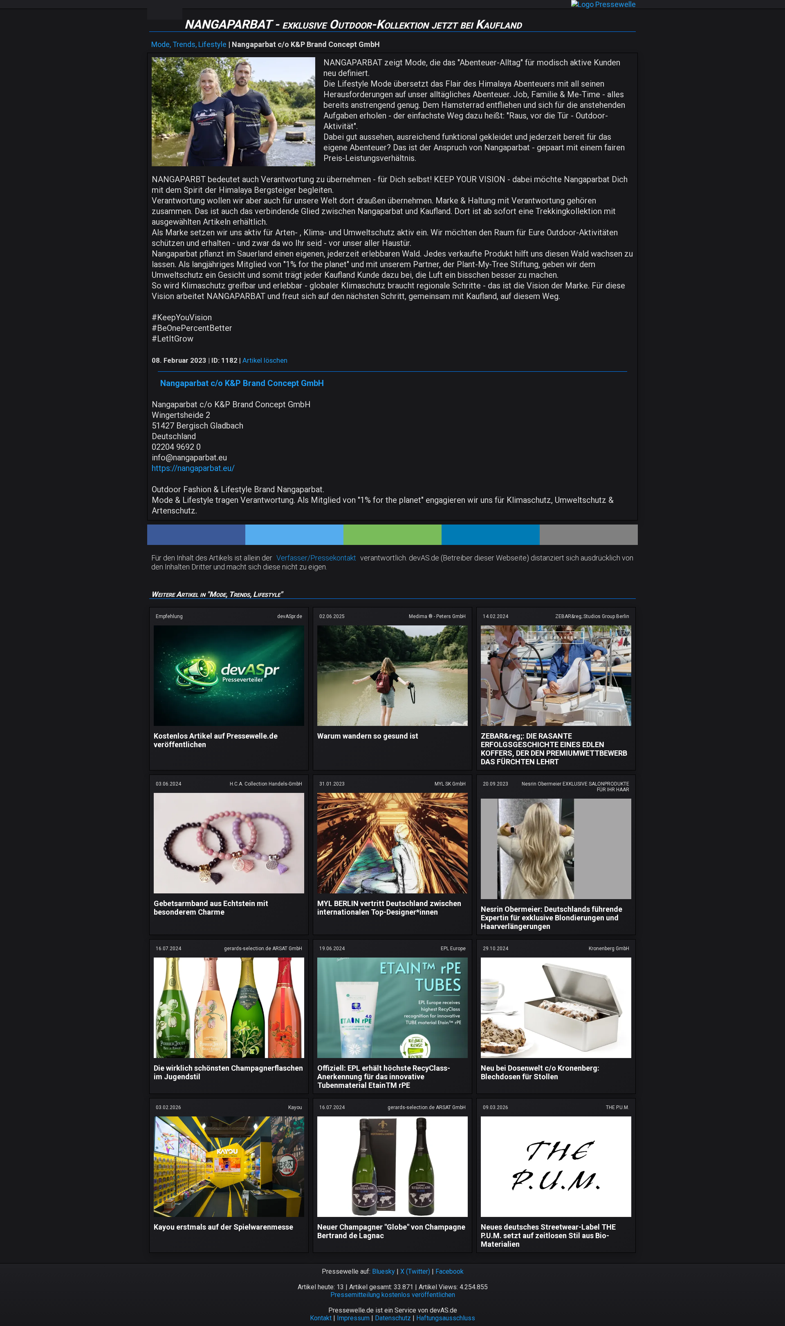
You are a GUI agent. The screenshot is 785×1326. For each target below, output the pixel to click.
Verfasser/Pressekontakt (316, 558)
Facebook (449, 1271)
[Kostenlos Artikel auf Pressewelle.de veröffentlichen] (229, 727)
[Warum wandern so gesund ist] (392, 727)
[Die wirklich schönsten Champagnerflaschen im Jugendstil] (229, 1059)
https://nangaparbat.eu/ (193, 468)
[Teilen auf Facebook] (196, 535)
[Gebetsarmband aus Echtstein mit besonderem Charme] (229, 895)
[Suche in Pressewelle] (173, 10)
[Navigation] (155, 10)
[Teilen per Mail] (589, 535)
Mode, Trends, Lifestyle (189, 44)
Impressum (353, 1318)
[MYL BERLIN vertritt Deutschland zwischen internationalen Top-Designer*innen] (392, 895)
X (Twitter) (415, 1271)
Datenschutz (393, 1318)
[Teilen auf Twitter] (294, 535)
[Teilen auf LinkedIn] (491, 535)
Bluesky (383, 1271)
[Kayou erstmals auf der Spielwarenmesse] (229, 1218)
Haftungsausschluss (445, 1318)
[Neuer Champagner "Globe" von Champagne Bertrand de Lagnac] (392, 1218)
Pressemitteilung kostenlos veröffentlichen (392, 1295)
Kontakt (321, 1318)
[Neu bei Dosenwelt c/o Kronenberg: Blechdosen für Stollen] (556, 1059)
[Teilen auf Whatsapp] (392, 535)
